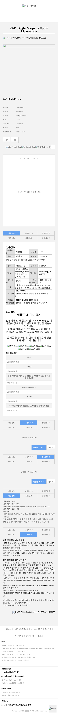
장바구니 (48, 4)
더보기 (50, 447)
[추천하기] (15, 140)
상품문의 (46, 233)
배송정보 (11, 238)
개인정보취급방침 (21, 629)
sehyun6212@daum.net (14, 676)
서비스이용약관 (36, 629)
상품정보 (11, 233)
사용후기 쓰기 (38, 447)
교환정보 (28, 238)
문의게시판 (30, 636)
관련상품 (46, 238)
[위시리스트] (6, 140)
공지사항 (48, 629)
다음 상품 (53, 147)
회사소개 (9, 629)
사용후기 (29, 233)
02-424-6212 (11, 672)
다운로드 (39, 636)
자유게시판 (19, 636)
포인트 (5, 127)
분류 (54, 4)
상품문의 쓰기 (38, 482)
